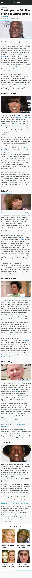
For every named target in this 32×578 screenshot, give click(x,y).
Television (4, 7)
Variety (15, 67)
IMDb (15, 124)
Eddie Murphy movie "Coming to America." (14, 503)
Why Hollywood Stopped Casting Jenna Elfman (8, 545)
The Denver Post (6, 357)
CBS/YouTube (27, 208)
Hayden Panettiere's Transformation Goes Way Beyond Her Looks (8, 566)
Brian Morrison (6, 213)
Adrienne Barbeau (21, 117)
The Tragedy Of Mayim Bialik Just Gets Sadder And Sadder (23, 566)
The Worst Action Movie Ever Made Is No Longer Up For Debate (23, 545)
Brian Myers (6, 17)
